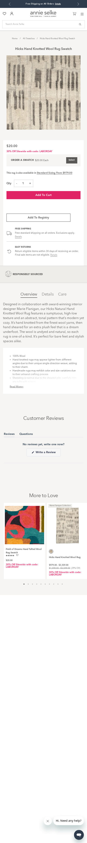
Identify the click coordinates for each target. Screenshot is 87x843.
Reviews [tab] (9, 434)
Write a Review (48, 453)
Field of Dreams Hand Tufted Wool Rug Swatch (24, 551)
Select (72, 160)
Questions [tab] (26, 434)
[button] (12, 555)
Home (15, 39)
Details (18, 237)
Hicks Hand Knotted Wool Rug (65, 557)
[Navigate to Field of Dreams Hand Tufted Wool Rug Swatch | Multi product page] (24, 523)
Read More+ (16, 387)
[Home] (43, 16)
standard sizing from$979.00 (54, 173)
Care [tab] (62, 294)
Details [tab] (48, 294)
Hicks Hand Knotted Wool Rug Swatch (57, 39)
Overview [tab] (28, 294)
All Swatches (29, 39)
